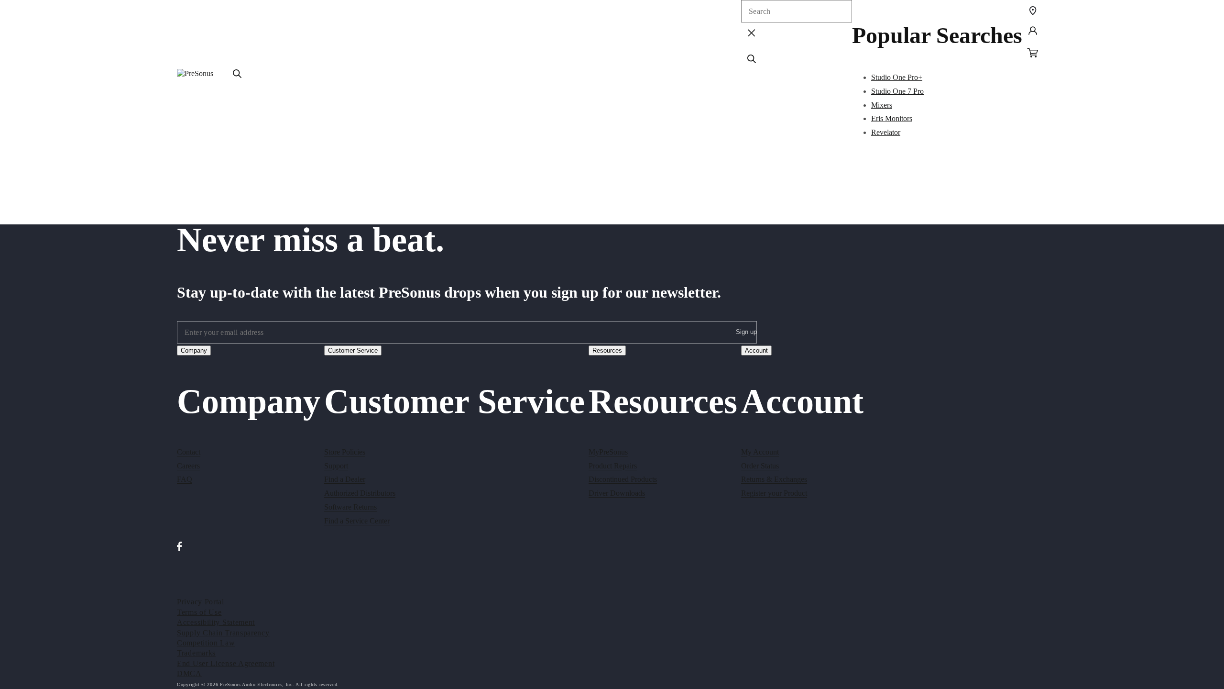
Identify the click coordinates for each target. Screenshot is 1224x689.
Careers (188, 466)
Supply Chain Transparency (223, 633)
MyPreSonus (608, 452)
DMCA (189, 673)
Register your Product (774, 493)
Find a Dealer (344, 479)
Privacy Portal (200, 602)
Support (336, 466)
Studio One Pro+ (896, 77)
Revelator (885, 132)
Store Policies (344, 452)
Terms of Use (199, 612)
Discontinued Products (623, 479)
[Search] (237, 73)
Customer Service (353, 350)
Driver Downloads (617, 493)
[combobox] (797, 11)
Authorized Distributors (359, 493)
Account (756, 350)
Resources (607, 350)
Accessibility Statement (216, 622)
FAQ (184, 479)
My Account (760, 452)
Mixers (881, 105)
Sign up (746, 331)
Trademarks (196, 653)
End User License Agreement (225, 663)
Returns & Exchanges (774, 479)
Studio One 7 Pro (897, 91)
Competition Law (206, 643)
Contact (188, 452)
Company (194, 350)
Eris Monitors (891, 118)
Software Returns (350, 507)
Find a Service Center (357, 521)
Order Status (760, 466)
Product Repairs (613, 466)
